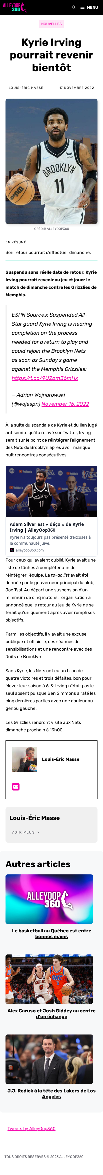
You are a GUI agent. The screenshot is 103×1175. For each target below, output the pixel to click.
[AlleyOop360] (14, 7)
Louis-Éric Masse (26, 88)
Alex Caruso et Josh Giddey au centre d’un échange (52, 1013)
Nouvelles (51, 24)
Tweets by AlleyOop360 (32, 1128)
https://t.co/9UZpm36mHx (45, 378)
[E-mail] (16, 788)
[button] (74, 7)
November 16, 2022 (65, 404)
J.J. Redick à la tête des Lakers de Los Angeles (52, 1093)
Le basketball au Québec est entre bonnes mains (51, 933)
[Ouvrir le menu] (95, 1163)
